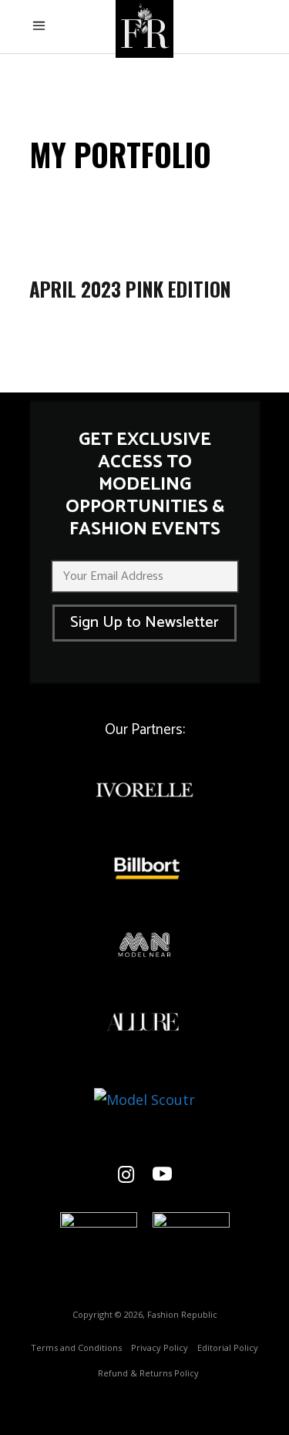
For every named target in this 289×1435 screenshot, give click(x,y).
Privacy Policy (159, 1347)
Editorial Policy (227, 1347)
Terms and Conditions (76, 1347)
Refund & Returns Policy (148, 1373)
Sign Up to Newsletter (144, 622)
